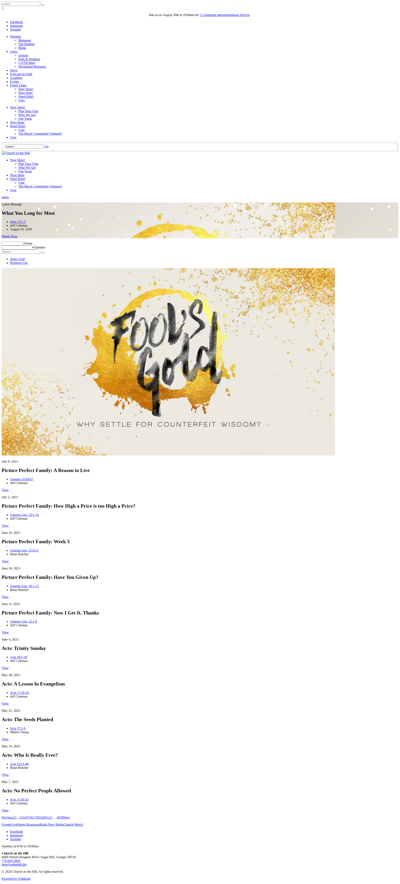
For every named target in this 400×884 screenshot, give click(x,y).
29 (61, 817)
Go (46, 146)
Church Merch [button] (73, 824)
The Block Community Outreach (40, 133)
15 (27, 817)
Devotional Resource (32, 66)
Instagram (16, 25)
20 (44, 817)
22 (50, 817)
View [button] (5, 490)
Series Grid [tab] (17, 259)
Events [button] (6, 824)
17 (34, 817)
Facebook (16, 22)
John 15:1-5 (18, 221)
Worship (15, 36)
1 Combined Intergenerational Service (225, 15)
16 (30, 817)
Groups (23, 55)
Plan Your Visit (28, 111)
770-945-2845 (11, 861)
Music (22, 48)
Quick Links (18, 85)
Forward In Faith (21, 74)
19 (40, 817)
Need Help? (26, 96)
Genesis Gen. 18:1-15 (24, 586)
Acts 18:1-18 (18, 657)
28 (58, 817)
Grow (14, 51)
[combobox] (29, 243)
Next (66, 817)
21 (47, 817)
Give (21, 100)
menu (5, 197)
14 (24, 817)
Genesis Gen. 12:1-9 (23, 621)
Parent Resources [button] (28, 824)
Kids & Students (29, 59)
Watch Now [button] (10, 236)
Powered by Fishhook (16, 878)
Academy (16, 78)
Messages (24, 40)
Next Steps (25, 93)
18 (37, 817)
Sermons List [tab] (18, 263)
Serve (14, 70)
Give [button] (14, 824)
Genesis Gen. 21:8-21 (24, 550)
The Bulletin (26, 44)
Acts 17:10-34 (19, 692)
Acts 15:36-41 (19, 799)
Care (21, 130)
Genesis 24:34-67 (21, 479)
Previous (7, 817)
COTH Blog (26, 63)
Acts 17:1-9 (17, 728)
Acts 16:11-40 (19, 764)
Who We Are (27, 115)
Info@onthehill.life (14, 864)
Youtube (15, 29)
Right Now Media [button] (52, 824)
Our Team (25, 118)
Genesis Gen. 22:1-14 (24, 515)
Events (14, 81)
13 (20, 817)
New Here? (26, 89)
